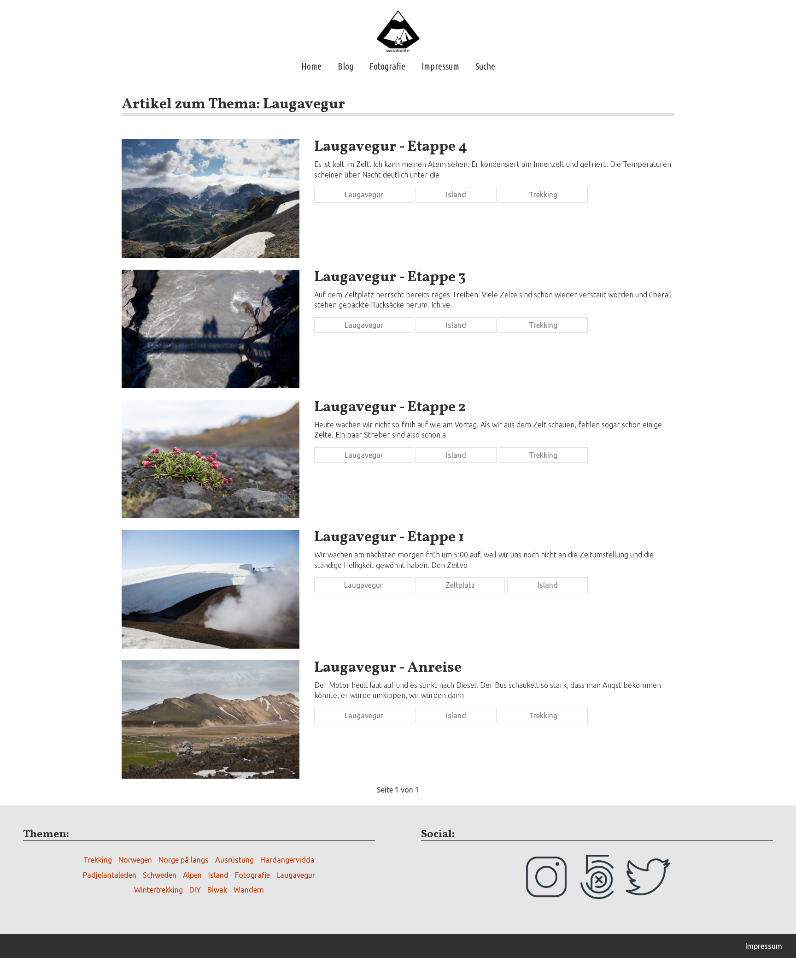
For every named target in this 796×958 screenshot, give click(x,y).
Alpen (192, 875)
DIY (195, 890)
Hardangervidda (287, 860)
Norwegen (135, 860)
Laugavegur (364, 194)
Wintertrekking (158, 890)
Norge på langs (183, 860)
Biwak (217, 890)
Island (456, 194)
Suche (485, 66)
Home (311, 66)
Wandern (249, 890)
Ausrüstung (234, 860)
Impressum (440, 66)
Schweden (159, 875)
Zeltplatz (460, 585)
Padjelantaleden (109, 875)
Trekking (543, 194)
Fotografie (387, 66)
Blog (345, 66)
